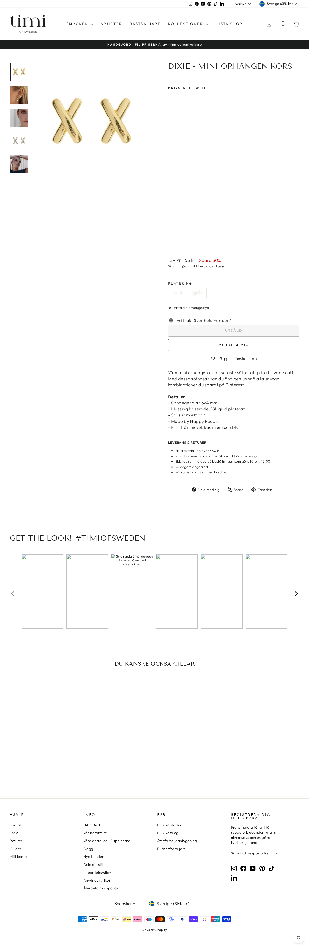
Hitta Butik (92, 825)
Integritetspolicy (97, 872)
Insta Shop (229, 23)
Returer (16, 841)
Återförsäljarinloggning (177, 841)
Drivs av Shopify (154, 930)
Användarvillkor (97, 880)
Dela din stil (93, 864)
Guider (15, 848)
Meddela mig (233, 345)
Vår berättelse (95, 833)
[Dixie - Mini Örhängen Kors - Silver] (178, 241)
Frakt (192, 266)
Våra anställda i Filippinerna (107, 841)
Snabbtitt (44, 742)
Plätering (180, 283)
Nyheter (111, 23)
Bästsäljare (145, 23)
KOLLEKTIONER (186, 23)
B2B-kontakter (169, 825)
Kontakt (16, 825)
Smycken (78, 23)
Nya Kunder (94, 856)
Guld (177, 293)
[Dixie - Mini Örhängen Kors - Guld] (171, 241)
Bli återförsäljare (171, 848)
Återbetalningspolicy (101, 888)
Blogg (88, 848)
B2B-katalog (168, 833)
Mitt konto (18, 856)
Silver (197, 293)
